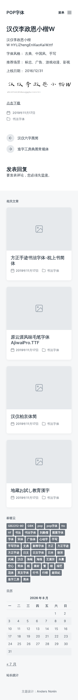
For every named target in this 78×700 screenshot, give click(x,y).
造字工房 (13, 579)
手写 (54, 539)
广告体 (31, 539)
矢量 (61, 559)
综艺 (59, 566)
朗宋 (60, 552)
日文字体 (38, 552)
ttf (9, 532)
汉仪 (20, 559)
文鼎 (26, 546)
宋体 (20, 539)
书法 (18, 532)
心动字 (43, 539)
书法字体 (19, 119)
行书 (35, 572)
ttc (63, 525)
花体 (11, 572)
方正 (51, 546)
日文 (26, 552)
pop (40, 525)
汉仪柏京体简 (24, 416)
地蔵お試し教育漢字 (30, 490)
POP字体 (15, 12)
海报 (39, 559)
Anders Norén (47, 691)
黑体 (26, 579)
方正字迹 (63, 546)
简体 (20, 566)
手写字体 (13, 546)
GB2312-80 (16, 525)
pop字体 (52, 525)
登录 (44, 175)
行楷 (45, 572)
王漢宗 (50, 559)
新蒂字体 (38, 546)
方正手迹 (13, 552)
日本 (51, 552)
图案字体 (57, 532)
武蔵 (11, 559)
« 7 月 (11, 664)
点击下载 (13, 103)
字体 (11, 539)
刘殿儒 (44, 532)
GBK (31, 525)
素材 (36, 566)
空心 (11, 566)
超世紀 (56, 572)
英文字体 (23, 572)
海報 (30, 559)
